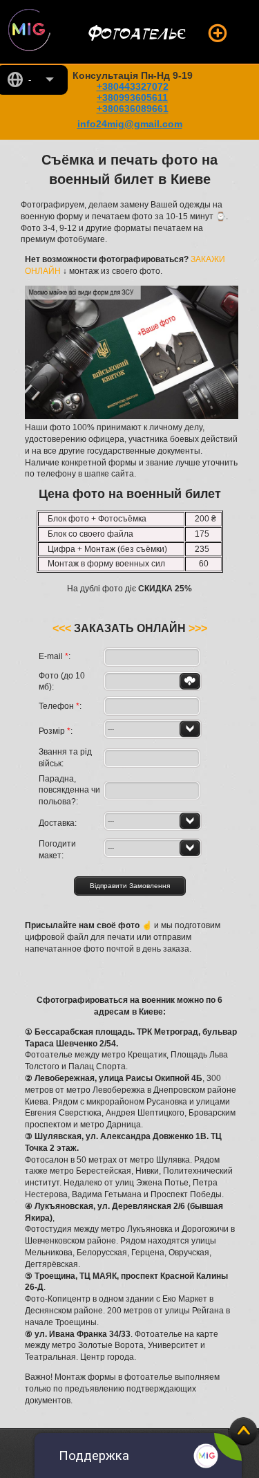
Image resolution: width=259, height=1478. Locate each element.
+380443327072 (133, 86)
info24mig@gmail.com (129, 123)
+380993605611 (132, 97)
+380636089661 (133, 108)
